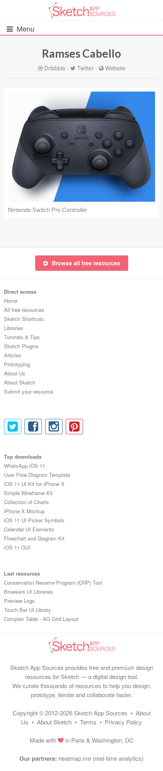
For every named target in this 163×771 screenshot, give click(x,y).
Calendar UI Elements (29, 529)
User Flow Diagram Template (37, 474)
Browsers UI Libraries (28, 591)
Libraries (13, 328)
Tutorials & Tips (22, 337)
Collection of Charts (26, 502)
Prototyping (17, 364)
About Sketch (19, 382)
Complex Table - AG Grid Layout (41, 619)
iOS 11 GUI (17, 547)
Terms (88, 722)
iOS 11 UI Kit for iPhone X (34, 484)
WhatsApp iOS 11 (24, 465)
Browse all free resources (86, 263)
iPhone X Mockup (24, 511)
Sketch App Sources (100, 713)
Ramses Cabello (81, 53)
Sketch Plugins (21, 346)
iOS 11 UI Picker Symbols (34, 520)
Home (10, 300)
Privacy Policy (123, 722)
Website (115, 68)
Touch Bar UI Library (27, 609)
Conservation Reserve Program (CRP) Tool (53, 582)
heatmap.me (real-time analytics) (101, 758)
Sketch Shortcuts (24, 319)
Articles (12, 355)
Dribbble (54, 68)
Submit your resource (28, 391)
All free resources (24, 309)
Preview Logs (19, 600)
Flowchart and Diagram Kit (34, 538)
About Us (14, 373)
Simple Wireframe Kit (28, 493)
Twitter (85, 68)
